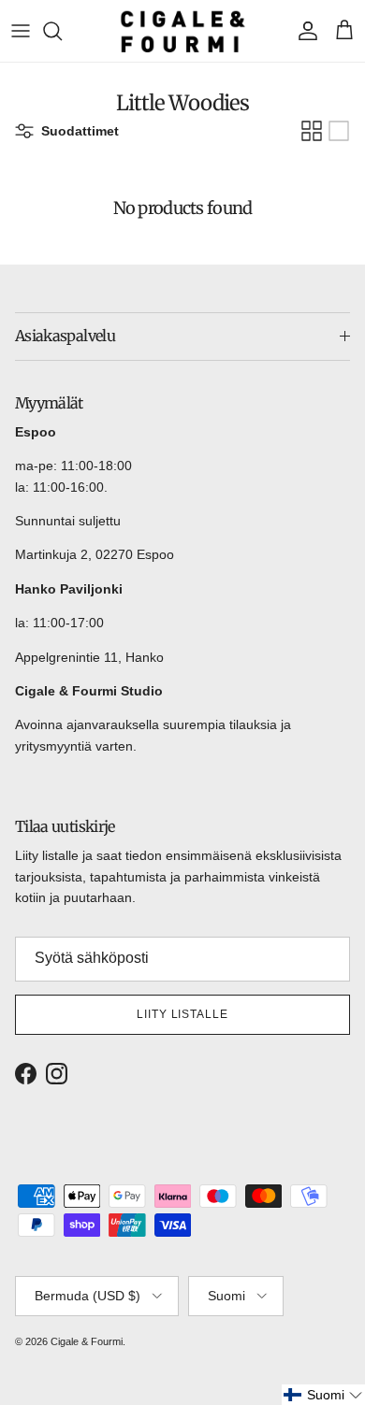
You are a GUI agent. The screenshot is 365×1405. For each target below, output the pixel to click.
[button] (323, 1394)
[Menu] (20, 30)
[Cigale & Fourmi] (183, 30)
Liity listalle (182, 1014)
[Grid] (311, 131)
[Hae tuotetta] (61, 30)
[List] (339, 131)
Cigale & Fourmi (87, 1341)
